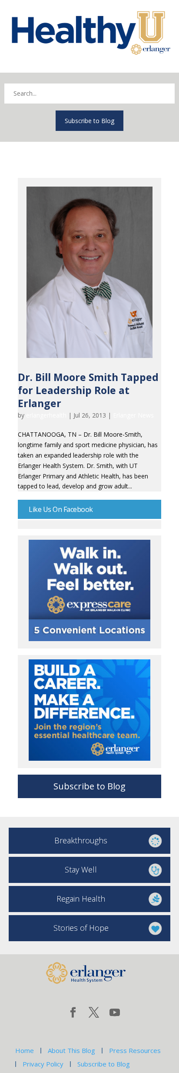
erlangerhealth (46, 415)
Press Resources (135, 1050)
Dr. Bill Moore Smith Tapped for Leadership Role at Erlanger (88, 390)
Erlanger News (133, 415)
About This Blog (71, 1050)
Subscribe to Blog (89, 121)
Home (24, 1050)
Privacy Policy (43, 1064)
